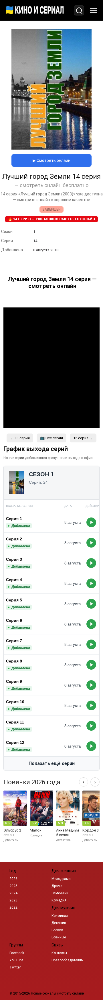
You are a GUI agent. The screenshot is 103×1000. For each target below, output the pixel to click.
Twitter (15, 967)
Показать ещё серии (52, 763)
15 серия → (83, 438)
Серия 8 (14, 661)
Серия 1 (14, 518)
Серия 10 (15, 701)
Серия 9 (14, 681)
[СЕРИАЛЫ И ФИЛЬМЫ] (35, 10)
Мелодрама (61, 879)
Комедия (59, 900)
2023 (13, 900)
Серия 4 (14, 579)
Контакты (59, 953)
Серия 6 (14, 620)
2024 (13, 893)
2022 (13, 907)
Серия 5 (14, 600)
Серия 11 (15, 722)
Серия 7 (14, 640)
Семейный (60, 893)
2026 (13, 879)
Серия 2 (14, 539)
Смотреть (91, 522)
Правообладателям (68, 960)
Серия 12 (15, 742)
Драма (57, 886)
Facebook (16, 953)
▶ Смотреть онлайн (51, 160)
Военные (59, 937)
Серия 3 (14, 559)
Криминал (60, 916)
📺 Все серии (51, 438)
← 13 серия (20, 438)
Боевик (57, 930)
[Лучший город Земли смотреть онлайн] (51, 148)
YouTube (16, 960)
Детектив (59, 923)
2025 (13, 886)
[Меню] (93, 10)
